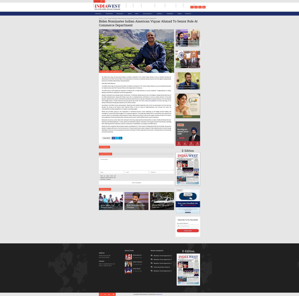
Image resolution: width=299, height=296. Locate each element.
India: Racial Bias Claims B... (162, 267)
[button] (188, 37)
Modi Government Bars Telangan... (136, 206)
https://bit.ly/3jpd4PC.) (151, 100)
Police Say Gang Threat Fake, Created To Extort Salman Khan (186, 86)
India (105, 18)
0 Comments (106, 71)
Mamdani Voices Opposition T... (163, 255)
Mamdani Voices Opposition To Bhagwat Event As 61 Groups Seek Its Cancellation (187, 42)
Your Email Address (183, 223)
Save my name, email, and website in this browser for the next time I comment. (108, 177)
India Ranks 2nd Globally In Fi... (107, 206)
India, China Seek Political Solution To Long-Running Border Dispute (187, 65)
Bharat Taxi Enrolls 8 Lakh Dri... (160, 206)
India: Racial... (137, 268)
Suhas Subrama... (138, 262)
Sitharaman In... (137, 255)
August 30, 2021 (115, 71)
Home (100, 18)
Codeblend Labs (159, 294)
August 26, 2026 (138, 257)
